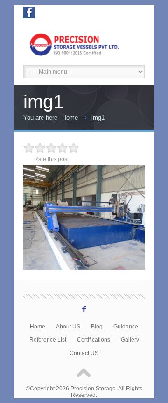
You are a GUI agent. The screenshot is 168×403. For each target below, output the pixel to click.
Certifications (93, 339)
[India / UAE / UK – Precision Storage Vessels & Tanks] (84, 43)
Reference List (47, 339)
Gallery (130, 339)
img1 (98, 117)
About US (68, 326)
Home (70, 117)
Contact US (84, 353)
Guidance (125, 326)
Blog (97, 326)
